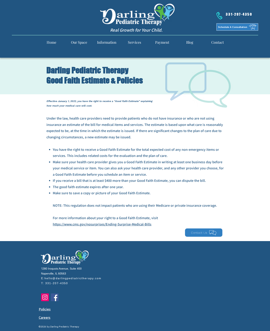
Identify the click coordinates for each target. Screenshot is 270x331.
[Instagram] (45, 297)
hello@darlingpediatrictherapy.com (72, 278)
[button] (107, 42)
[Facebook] (55, 297)
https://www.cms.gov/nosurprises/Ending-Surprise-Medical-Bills (102, 224)
